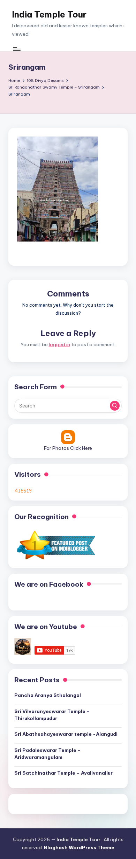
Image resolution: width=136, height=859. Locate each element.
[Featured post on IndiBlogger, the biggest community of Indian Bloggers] (55, 545)
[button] (115, 406)
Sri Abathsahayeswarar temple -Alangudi (66, 734)
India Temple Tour (49, 14)
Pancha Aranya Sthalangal (47, 695)
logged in (59, 344)
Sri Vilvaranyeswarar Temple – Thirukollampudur (52, 714)
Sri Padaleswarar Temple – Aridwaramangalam (47, 753)
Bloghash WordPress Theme (79, 847)
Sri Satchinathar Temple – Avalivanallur (63, 773)
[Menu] (16, 49)
